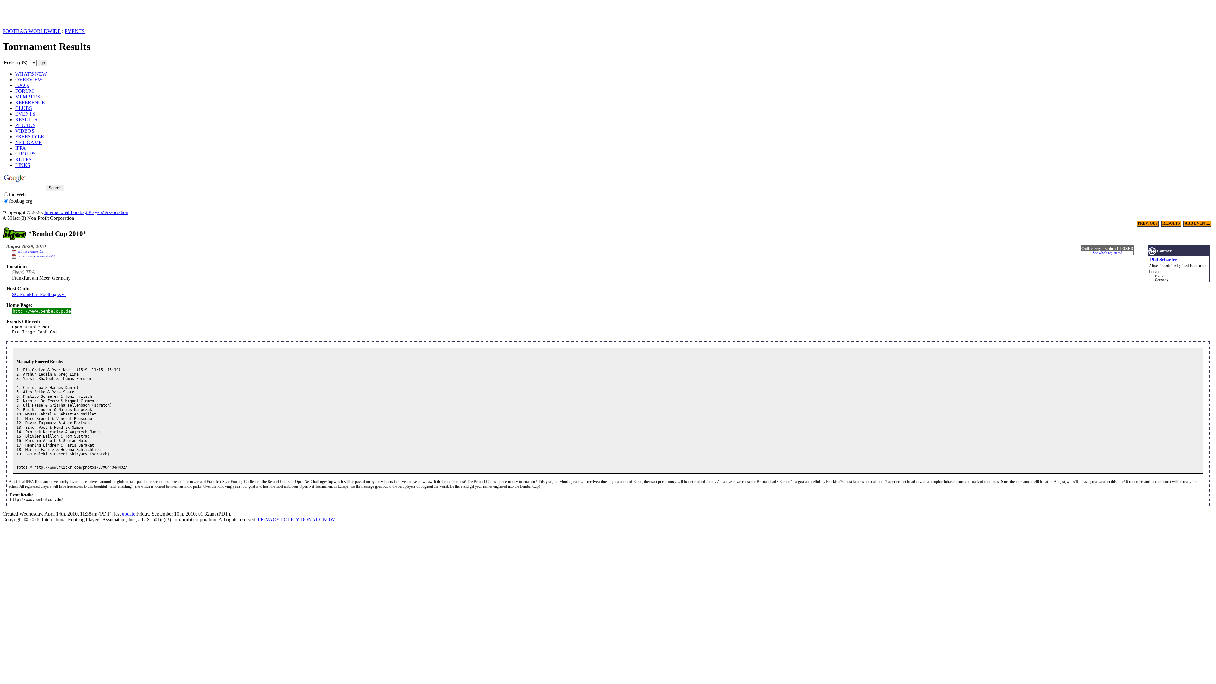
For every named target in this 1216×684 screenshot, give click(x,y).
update (128, 513)
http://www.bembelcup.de (42, 311)
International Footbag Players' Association (86, 212)
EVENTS (75, 31)
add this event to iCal (31, 251)
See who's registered (1107, 253)
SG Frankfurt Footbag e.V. (39, 294)
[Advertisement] (40, 12)
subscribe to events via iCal (36, 256)
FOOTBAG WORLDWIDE (32, 31)
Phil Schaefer (1163, 259)
